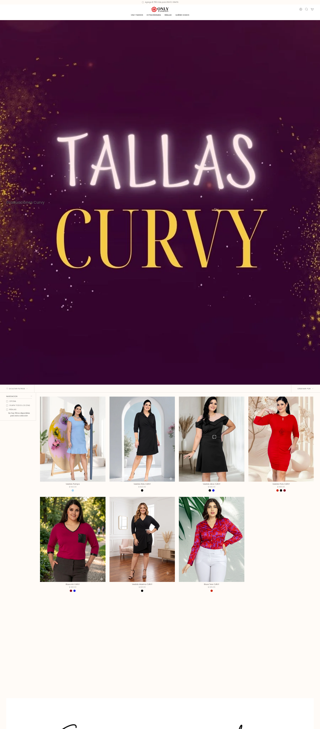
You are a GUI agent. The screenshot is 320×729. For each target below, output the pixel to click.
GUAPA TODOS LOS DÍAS (19, 405)
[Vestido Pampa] (73, 439)
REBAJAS (12, 409)
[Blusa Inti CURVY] (73, 539)
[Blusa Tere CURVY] (211, 539)
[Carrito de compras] (312, 9)
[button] (137, 15)
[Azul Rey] (213, 490)
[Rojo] (277, 490)
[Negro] (142, 490)
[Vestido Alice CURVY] (211, 439)
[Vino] (284, 490)
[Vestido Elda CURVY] (142, 439)
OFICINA (12, 401)
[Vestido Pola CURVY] (281, 439)
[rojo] (211, 591)
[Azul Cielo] (73, 490)
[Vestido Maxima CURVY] (142, 539)
